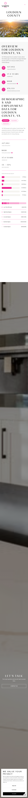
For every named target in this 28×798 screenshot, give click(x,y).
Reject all (14, 785)
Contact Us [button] (14, 686)
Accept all (14, 793)
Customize (14, 789)
